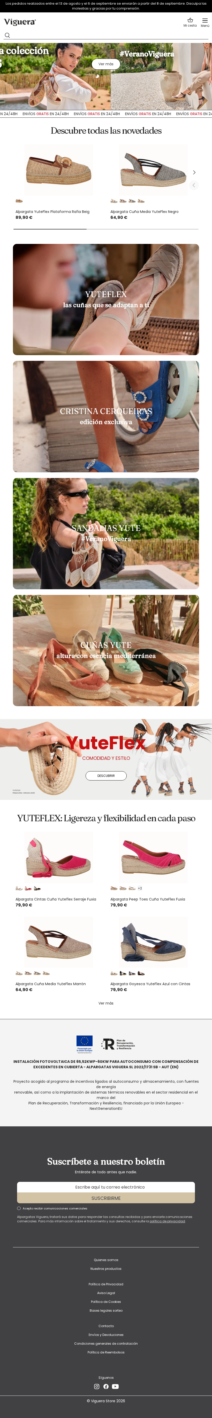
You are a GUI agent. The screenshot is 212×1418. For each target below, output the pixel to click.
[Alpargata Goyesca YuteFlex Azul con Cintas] (153, 942)
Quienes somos (106, 1260)
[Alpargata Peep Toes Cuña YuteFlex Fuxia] (153, 857)
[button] (190, 22)
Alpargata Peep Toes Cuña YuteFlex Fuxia (147, 899)
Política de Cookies (106, 1302)
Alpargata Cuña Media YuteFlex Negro (144, 211)
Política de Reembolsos (106, 1352)
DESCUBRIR (106, 776)
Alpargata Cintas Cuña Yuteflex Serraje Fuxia (56, 899)
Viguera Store (103, 1401)
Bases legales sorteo (106, 1310)
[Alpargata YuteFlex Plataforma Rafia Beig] (58, 170)
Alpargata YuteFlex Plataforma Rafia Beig (52, 211)
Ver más (106, 64)
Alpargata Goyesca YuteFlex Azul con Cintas (150, 983)
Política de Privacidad (106, 1284)
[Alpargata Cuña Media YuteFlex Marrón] (58, 942)
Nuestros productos (106, 1268)
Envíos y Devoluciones (106, 1335)
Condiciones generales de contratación (106, 1343)
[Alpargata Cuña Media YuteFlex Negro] (153, 170)
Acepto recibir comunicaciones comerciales (55, 1208)
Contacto (106, 1326)
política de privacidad (167, 1221)
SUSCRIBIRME (106, 1198)
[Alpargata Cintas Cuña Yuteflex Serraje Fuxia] (58, 857)
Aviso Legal (106, 1293)
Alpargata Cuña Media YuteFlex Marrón (51, 983)
